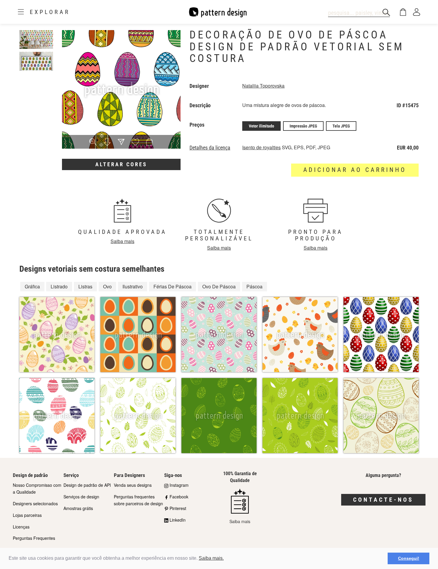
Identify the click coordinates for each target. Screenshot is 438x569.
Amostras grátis (78, 508)
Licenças (21, 527)
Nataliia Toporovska (263, 85)
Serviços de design (81, 497)
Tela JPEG (341, 126)
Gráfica (32, 286)
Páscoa (254, 286)
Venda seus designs (133, 485)
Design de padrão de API (87, 485)
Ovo (107, 286)
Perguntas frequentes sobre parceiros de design (138, 500)
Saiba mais (122, 241)
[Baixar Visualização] (107, 142)
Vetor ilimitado (261, 126)
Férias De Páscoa (172, 286)
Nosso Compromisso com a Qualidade (37, 488)
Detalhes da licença (210, 148)
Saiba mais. (211, 558)
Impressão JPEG (303, 126)
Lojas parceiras (27, 515)
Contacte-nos (383, 499)
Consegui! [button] (408, 558)
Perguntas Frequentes (34, 538)
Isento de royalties (261, 147)
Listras (85, 286)
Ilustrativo (132, 286)
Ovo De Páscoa (219, 286)
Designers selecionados (35, 503)
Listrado (59, 286)
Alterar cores (121, 164)
